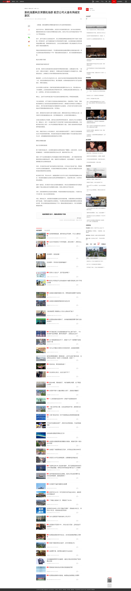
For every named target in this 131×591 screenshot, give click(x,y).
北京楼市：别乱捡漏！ (53, 254)
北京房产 (88, 16)
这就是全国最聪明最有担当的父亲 (59, 301)
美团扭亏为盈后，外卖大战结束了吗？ (95, 182)
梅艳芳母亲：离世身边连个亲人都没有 (95, 153)
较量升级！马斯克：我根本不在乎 (94, 179)
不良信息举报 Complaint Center (81, 589)
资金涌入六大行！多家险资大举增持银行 (95, 95)
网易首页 (13, 1)
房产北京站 (79, 217)
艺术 (91, 244)
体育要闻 (88, 108)
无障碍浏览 (22, 1)
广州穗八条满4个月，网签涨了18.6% (60, 500)
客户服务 (68, 589)
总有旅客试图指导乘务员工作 (55, 433)
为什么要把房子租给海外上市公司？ (60, 516)
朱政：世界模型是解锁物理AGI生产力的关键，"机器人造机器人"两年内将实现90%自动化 (96, 103)
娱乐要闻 (88, 139)
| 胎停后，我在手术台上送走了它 (95, 228)
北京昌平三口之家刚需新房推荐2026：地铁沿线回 (96, 38)
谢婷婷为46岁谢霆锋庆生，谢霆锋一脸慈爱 (96, 156)
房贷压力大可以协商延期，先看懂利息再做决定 (63, 457)
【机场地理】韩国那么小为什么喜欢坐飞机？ (60, 311)
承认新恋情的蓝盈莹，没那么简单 (94, 162)
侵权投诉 (93, 589)
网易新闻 (91, 8)
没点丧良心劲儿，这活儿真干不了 (59, 372)
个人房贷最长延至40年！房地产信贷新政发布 (63, 398)
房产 (99, 244)
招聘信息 (64, 589)
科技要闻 (88, 166)
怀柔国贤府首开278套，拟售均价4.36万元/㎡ (96, 32)
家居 (87, 244)
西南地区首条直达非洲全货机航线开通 (60, 567)
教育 (95, 244)
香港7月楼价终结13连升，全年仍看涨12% (62, 543)
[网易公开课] (97, 1)
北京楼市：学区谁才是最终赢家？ (57, 262)
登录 (114, 1)
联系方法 (60, 589)
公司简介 (56, 589)
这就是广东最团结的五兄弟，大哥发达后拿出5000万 (65, 449)
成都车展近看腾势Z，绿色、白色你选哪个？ (96, 212)
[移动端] (93, 1)
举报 (81, 18)
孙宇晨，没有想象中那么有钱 (93, 98)
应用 (17, 1)
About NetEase (51, 589)
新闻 (35, 8)
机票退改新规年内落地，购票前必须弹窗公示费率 (64, 575)
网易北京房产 (31, 8)
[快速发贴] (29, 26)
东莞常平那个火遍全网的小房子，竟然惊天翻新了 (64, 390)
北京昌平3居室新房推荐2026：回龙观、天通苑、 (96, 35)
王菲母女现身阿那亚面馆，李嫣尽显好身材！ (96, 159)
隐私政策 (72, 589)
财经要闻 (88, 77)
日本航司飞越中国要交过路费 (58, 484)
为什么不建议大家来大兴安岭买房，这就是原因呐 (64, 348)
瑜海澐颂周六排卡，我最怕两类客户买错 (54, 214)
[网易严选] (102, 1)
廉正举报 (89, 589)
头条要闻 (88, 46)
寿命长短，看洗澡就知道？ (57, 364)
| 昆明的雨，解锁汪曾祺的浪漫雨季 (95, 235)
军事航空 (103, 244)
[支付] (106, 1)
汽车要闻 (88, 195)
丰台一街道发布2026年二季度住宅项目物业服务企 (96, 29)
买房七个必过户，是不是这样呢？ (59, 272)
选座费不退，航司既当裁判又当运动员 (60, 551)
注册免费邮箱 (119, 1)
